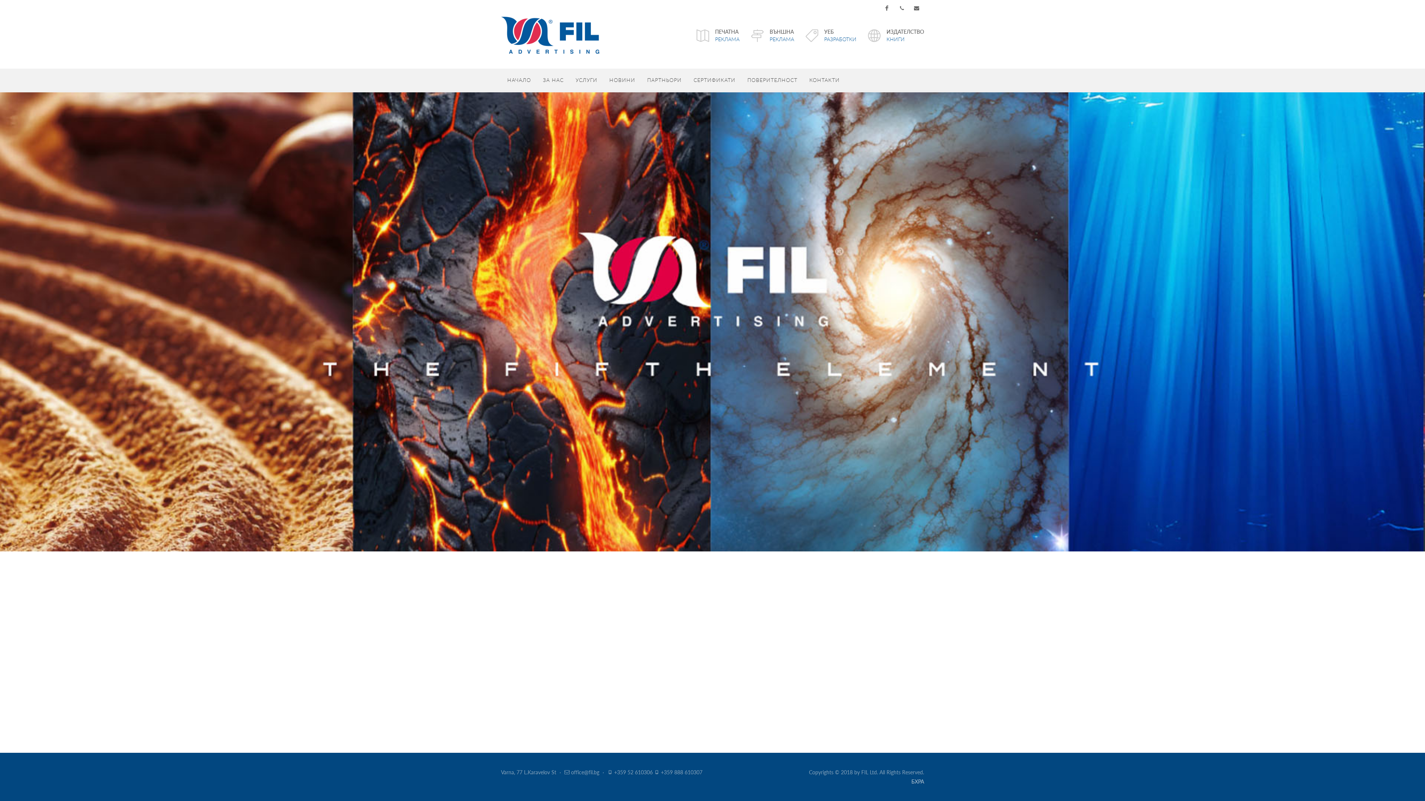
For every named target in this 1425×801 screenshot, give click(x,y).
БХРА (917, 781)
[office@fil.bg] (916, 8)
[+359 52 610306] (901, 8)
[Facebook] (886, 8)
